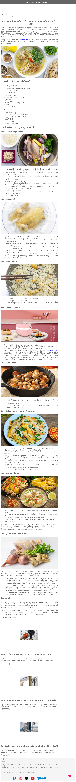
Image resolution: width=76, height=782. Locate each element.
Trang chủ (4, 14)
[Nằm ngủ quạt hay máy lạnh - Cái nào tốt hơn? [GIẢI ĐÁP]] (29, 681)
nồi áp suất (54, 350)
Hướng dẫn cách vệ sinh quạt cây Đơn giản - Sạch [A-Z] (27, 654)
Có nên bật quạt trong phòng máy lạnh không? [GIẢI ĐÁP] (29, 746)
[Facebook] (14, 778)
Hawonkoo (24, 40)
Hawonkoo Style (8, 16)
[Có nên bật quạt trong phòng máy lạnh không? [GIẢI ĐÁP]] (29, 727)
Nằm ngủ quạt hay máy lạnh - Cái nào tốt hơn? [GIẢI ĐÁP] (29, 700)
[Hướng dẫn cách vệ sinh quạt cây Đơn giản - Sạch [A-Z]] (29, 635)
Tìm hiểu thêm (46, 2)
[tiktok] (26, 778)
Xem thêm (5, 664)
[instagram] (20, 778)
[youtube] (32, 778)
